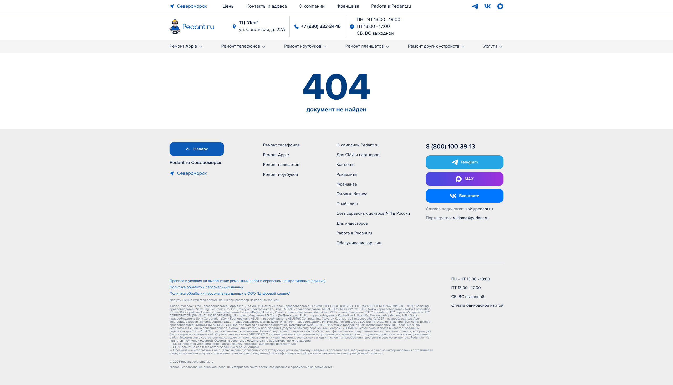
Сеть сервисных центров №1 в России (373, 213)
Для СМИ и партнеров (357, 154)
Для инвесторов (352, 223)
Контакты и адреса (266, 6)
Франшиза (347, 6)
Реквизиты (346, 174)
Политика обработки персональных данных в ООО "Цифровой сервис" (230, 294)
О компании (312, 6)
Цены (228, 6)
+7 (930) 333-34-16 (321, 26)
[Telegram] (475, 6)
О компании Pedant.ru (357, 145)
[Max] (500, 6)
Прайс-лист (347, 203)
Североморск (192, 6)
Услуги (490, 46)
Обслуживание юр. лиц (358, 242)
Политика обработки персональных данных (206, 287)
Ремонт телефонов (240, 46)
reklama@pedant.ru (471, 217)
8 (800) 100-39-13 (450, 147)
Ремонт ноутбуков (302, 46)
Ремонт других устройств (433, 46)
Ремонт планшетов (364, 46)
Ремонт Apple (183, 46)
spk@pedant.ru (479, 209)
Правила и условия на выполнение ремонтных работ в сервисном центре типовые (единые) (247, 281)
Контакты (345, 164)
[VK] (488, 6)
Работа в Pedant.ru (391, 6)
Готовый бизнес (351, 194)
